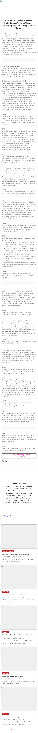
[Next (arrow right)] (5, 732)
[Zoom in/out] (1, 729)
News (5, 551)
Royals (11, 551)
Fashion (5, 591)
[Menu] (19, 13)
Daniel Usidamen (19, 484)
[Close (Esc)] (13, 729)
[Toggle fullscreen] (5, 729)
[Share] (9, 729)
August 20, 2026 (17, 678)
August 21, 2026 (17, 556)
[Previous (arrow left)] (1, 732)
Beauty (5, 632)
